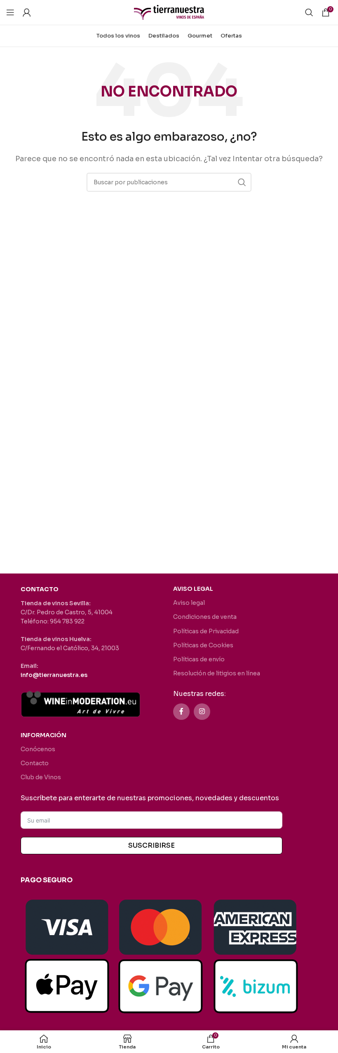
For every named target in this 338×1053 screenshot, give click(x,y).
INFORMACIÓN (43, 735)
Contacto (35, 763)
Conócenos (38, 749)
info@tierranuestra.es (54, 675)
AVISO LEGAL (193, 588)
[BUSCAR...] (241, 182)
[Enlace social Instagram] (202, 711)
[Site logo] (169, 11)
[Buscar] (309, 12)
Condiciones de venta (205, 617)
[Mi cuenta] (27, 12)
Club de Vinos (41, 777)
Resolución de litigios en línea (216, 673)
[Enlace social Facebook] (181, 711)
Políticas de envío (199, 659)
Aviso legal (189, 602)
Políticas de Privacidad (206, 631)
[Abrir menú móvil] (10, 12)
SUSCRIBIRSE (151, 845)
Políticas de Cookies (203, 645)
